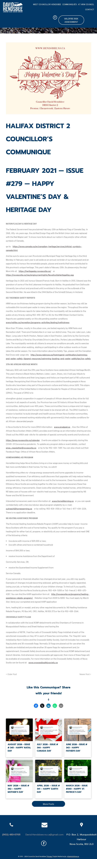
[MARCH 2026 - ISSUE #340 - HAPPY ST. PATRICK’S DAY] (77, 771)
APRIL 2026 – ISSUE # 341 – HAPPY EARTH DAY (48, 789)
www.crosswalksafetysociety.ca (43, 662)
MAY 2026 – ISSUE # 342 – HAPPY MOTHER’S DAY (18, 789)
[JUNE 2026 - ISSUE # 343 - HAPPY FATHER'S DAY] (77, 730)
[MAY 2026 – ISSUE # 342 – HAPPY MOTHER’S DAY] (19, 771)
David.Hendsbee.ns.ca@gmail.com (44, 834)
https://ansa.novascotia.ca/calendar (23, 440)
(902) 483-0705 (11, 834)
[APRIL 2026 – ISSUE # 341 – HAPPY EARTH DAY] (48, 771)
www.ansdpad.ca (62, 426)
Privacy (49, 856)
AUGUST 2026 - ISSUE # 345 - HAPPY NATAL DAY (19, 747)
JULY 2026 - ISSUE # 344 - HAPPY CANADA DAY (47, 747)
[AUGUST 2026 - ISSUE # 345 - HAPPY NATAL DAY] (19, 730)
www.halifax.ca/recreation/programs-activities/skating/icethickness (37, 322)
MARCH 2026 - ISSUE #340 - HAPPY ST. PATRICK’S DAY (77, 789)
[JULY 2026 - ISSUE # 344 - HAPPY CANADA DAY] (48, 730)
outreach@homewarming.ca (19, 508)
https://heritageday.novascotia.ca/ (35, 271)
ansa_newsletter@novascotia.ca (21, 447)
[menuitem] (47, 4)
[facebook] (55, 17)
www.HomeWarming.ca (63, 501)
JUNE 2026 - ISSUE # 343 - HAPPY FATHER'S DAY (76, 747)
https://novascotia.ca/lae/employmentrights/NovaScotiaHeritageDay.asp (40, 274)
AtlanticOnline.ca (73, 856)
